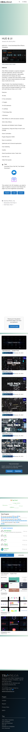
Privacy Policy (5, 707)
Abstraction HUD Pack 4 (10, 202)
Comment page (14, 326)
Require (4, 703)
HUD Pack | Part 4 (7, 433)
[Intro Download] (6, 2)
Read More (18, 471)
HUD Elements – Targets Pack (10, 350)
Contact (21, 192)
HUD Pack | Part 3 (7, 454)
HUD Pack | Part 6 (7, 392)
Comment (9, 471)
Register (7, 192)
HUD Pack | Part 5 (7, 412)
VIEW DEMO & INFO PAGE (8, 64)
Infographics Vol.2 (5, 632)
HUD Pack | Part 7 (7, 371)
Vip (14, 200)
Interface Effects (8, 200)
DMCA (3, 710)
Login (14, 192)
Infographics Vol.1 (5, 612)
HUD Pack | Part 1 (8, 204)
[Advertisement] (14, 19)
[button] (19, 2)
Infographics (4, 593)
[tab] (7, 555)
